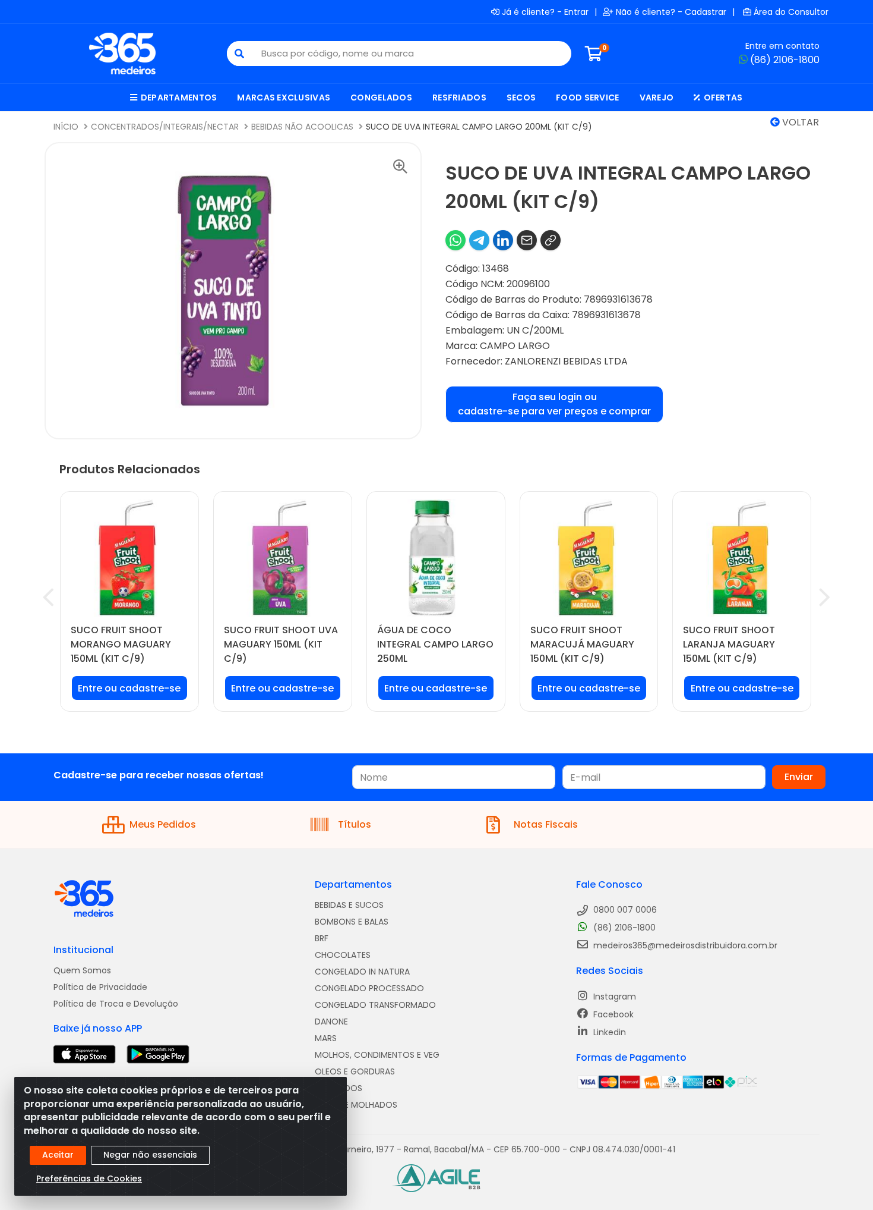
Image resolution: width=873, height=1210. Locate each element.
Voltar (799, 122)
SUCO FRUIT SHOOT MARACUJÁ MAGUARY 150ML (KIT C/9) (582, 644)
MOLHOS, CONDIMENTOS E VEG (377, 1055)
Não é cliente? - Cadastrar (671, 12)
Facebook (612, 1014)
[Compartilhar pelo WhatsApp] (455, 240)
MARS (326, 1038)
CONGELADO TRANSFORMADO (375, 1005)
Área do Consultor (791, 12)
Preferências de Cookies (89, 1178)
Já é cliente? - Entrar (545, 12)
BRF (321, 938)
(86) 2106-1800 (785, 60)
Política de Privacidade (100, 987)
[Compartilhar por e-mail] (527, 240)
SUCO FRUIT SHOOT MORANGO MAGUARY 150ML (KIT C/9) (121, 644)
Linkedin (608, 1032)
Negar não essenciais (150, 1155)
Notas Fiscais (546, 824)
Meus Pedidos (162, 824)
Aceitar (58, 1155)
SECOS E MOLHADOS (356, 1105)
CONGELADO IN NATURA (362, 972)
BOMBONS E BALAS (351, 922)
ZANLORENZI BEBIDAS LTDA (566, 361)
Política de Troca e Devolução (115, 1004)
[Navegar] (48, 597)
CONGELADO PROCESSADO (369, 988)
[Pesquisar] (239, 53)
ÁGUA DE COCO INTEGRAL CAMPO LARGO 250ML (435, 644)
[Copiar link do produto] (550, 240)
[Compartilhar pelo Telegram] (479, 240)
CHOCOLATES (343, 955)
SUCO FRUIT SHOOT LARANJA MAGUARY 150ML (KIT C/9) (729, 644)
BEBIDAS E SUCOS (349, 905)
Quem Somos (82, 970)
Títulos (354, 824)
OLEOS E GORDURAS (355, 1071)
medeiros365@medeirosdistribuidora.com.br (684, 945)
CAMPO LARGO (515, 346)
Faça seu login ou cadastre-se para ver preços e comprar (554, 404)
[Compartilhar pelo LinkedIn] (503, 240)
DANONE (331, 1021)
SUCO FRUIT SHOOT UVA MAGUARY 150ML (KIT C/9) (281, 644)
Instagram (613, 996)
